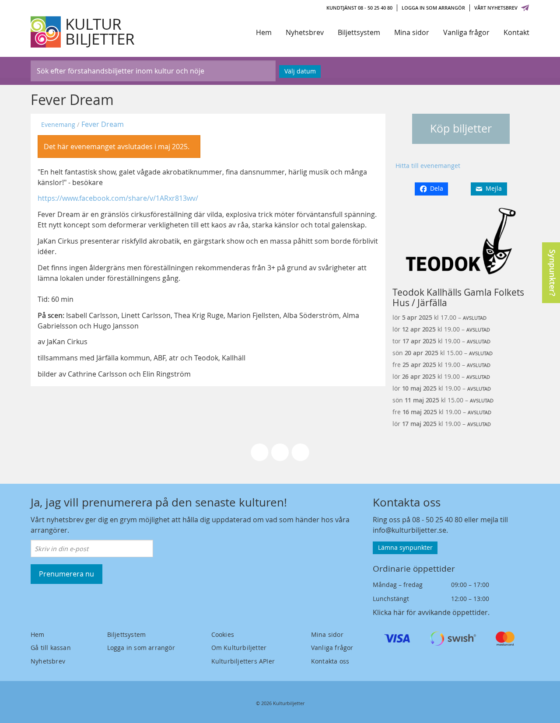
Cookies (222, 634)
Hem (264, 32)
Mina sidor (411, 32)
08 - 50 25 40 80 (437, 519)
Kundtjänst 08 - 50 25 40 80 (359, 7)
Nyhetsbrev (305, 32)
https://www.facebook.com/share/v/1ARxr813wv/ (118, 198)
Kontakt (516, 32)
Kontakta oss (330, 661)
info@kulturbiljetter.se (409, 530)
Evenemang (58, 124)
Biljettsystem (359, 32)
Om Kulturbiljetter (239, 647)
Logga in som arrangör (433, 7)
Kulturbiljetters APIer (243, 661)
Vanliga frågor (466, 32)
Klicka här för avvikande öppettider (430, 612)
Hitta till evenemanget (428, 165)
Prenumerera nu (66, 574)
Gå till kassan (51, 647)
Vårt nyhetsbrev (496, 7)
